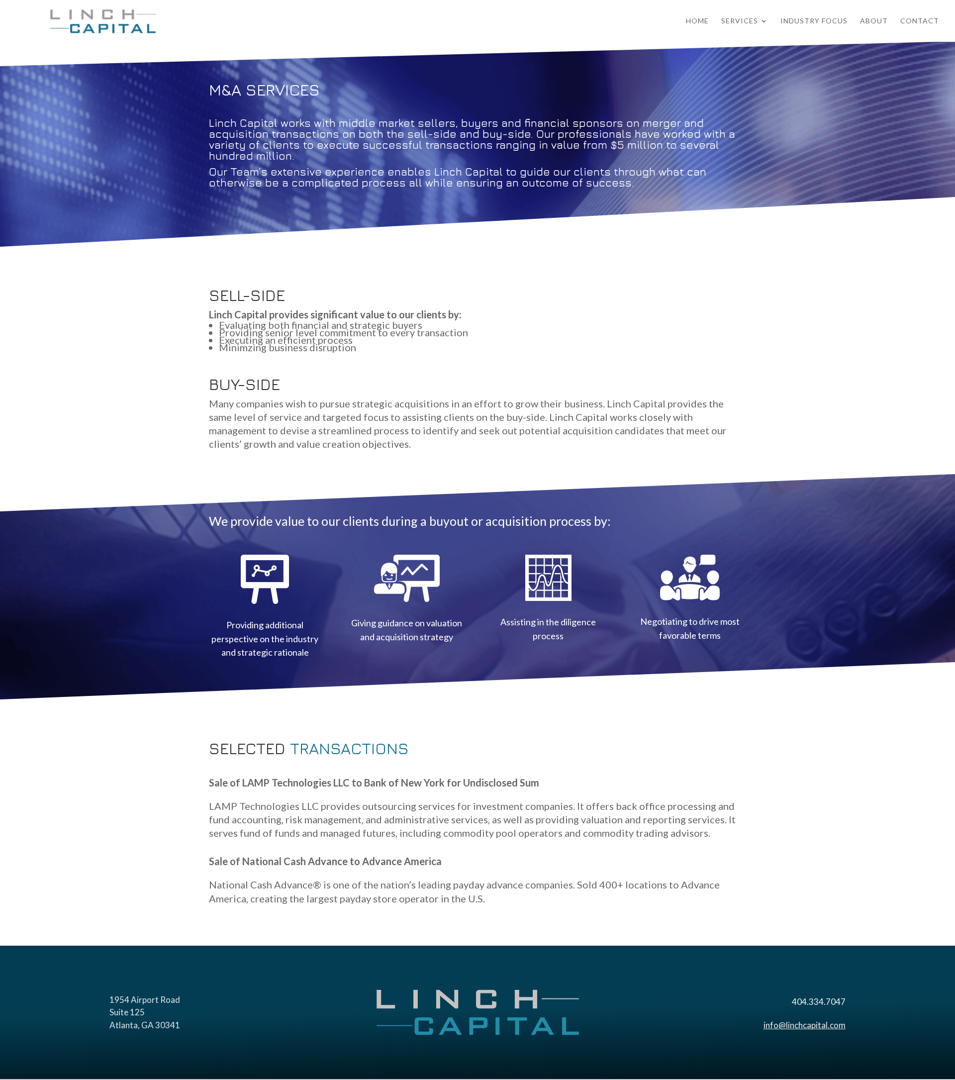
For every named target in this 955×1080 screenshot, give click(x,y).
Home (697, 21)
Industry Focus (814, 21)
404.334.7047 (819, 1001)
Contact (919, 21)
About (874, 21)
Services (739, 21)
